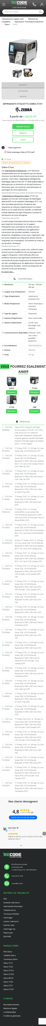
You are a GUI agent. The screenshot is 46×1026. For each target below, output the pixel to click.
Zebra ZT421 (8, 989)
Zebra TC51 (8, 985)
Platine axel (8, 933)
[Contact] (34, 4)
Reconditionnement (11, 1004)
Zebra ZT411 (8, 970)
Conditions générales (12, 1016)
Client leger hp (9, 929)
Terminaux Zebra (10, 959)
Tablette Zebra (9, 955)
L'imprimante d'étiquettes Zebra (15, 196)
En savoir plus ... (8, 272)
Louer (23, 139)
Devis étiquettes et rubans (16, 162)
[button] (1, 833)
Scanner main (8, 925)
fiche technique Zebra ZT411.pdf (20, 152)
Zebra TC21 (8, 963)
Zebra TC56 (8, 982)
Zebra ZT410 (8, 974)
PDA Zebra (7, 951)
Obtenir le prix (23, 126)
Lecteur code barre (11, 921)
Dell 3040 (7, 936)
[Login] (41, 4)
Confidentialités (9, 1012)
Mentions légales (10, 1008)
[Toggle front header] (4, 4)
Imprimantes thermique (12, 906)
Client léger (8, 917)
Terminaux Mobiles (11, 914)
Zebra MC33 (8, 978)
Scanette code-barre (11, 902)
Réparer (23, 133)
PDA (5, 899)
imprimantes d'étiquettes (16, 171)
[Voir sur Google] (5, 829)
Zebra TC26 (8, 967)
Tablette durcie (9, 910)
